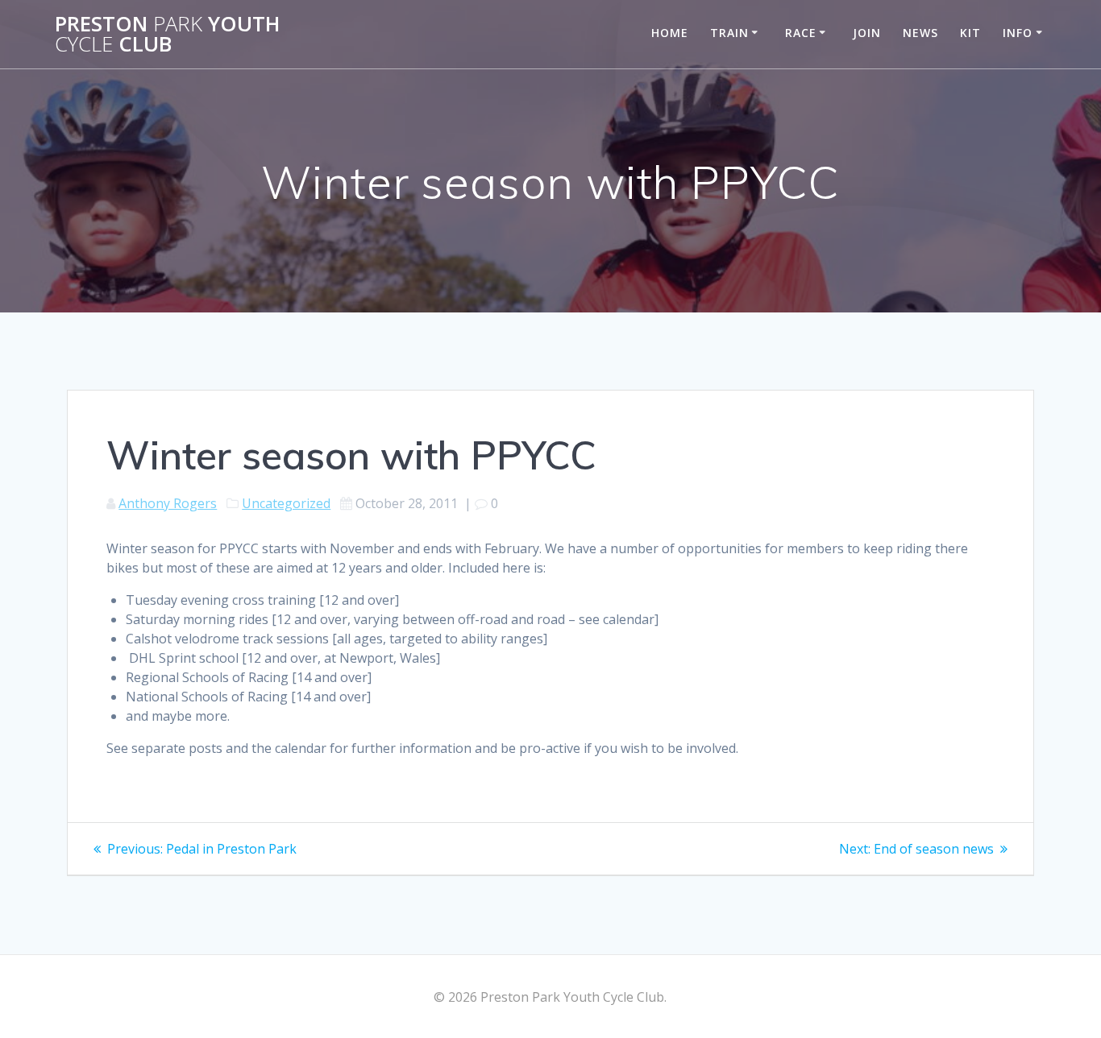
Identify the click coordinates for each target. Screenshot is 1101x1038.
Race (800, 32)
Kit (970, 32)
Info (1017, 32)
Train (729, 32)
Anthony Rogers (167, 503)
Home (669, 32)
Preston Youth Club (167, 34)
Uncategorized (286, 503)
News (920, 32)
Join (867, 32)
